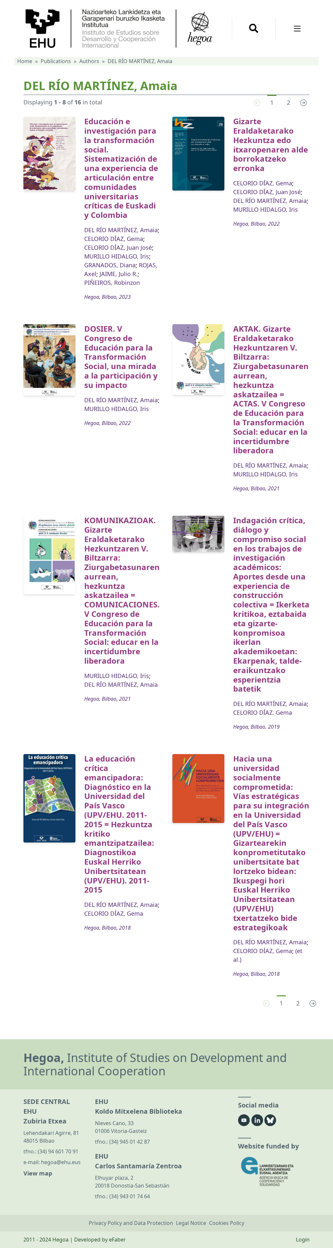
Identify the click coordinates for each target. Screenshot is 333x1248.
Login (303, 1239)
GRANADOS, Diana (110, 265)
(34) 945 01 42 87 (129, 1141)
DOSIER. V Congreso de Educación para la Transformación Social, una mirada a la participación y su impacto (121, 356)
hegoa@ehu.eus (61, 1162)
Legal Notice (191, 1223)
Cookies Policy (226, 1223)
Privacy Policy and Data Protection (131, 1223)
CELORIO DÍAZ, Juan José (118, 247)
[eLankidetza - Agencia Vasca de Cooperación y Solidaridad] (274, 1171)
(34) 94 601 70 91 (58, 1151)
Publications (56, 61)
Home (24, 61)
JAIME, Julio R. (119, 274)
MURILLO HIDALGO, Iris (116, 256)
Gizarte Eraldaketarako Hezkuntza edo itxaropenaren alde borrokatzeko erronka (270, 144)
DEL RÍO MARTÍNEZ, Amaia (121, 230)
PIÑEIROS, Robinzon (112, 282)
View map (37, 1173)
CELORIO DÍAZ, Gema (113, 239)
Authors (89, 61)
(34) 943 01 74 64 (129, 1196)
